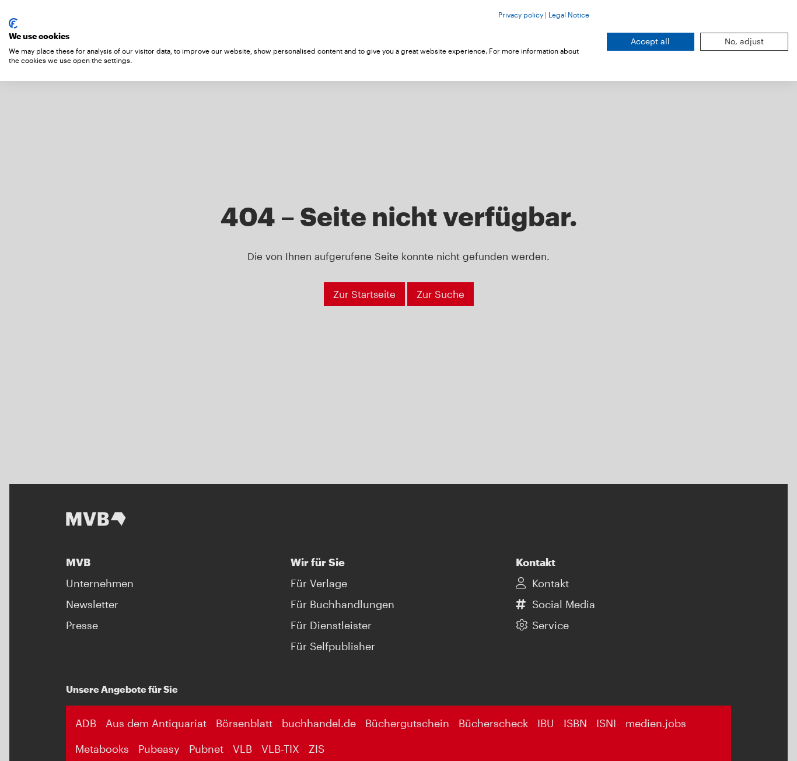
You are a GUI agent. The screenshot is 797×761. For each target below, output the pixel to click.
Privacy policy (520, 14)
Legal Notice (568, 14)
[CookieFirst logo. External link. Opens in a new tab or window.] (13, 23)
